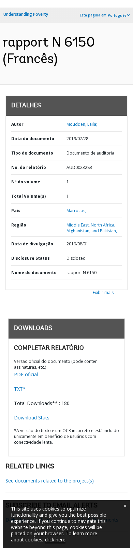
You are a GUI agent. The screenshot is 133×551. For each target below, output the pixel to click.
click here (55, 539)
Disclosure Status (30, 258)
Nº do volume (25, 182)
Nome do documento (34, 273)
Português (117, 15)
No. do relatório (28, 167)
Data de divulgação (32, 244)
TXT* (20, 388)
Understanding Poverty (25, 14)
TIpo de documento (32, 153)
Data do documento (32, 139)
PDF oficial (26, 374)
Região (18, 225)
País (15, 210)
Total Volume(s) (28, 196)
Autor (17, 124)
